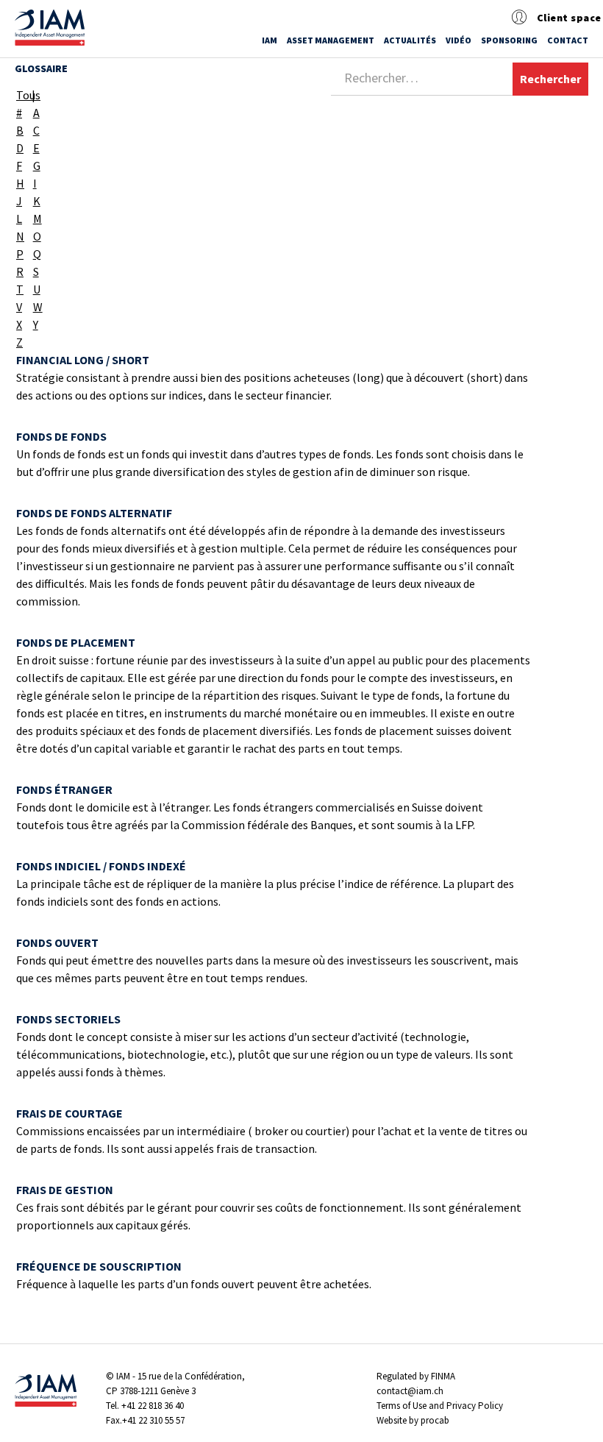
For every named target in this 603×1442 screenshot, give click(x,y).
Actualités (410, 40)
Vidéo (458, 40)
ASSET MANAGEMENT (330, 40)
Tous (22, 95)
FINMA (443, 1376)
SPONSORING (509, 40)
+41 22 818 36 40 (152, 1405)
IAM (269, 40)
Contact (567, 40)
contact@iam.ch (410, 1391)
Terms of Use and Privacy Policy (440, 1405)
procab (435, 1420)
